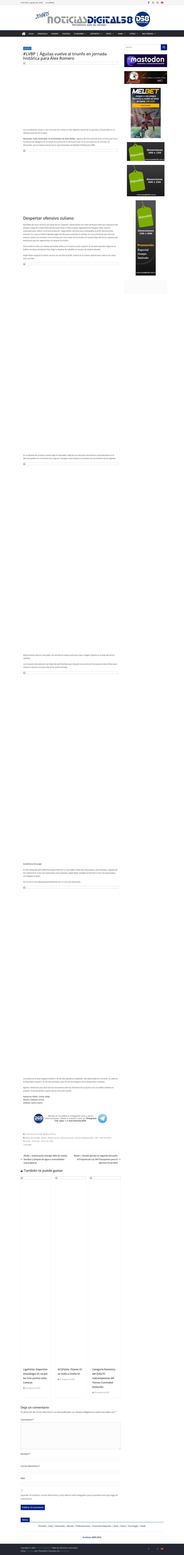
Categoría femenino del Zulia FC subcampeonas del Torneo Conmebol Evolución (103, 1378)
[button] (85, 33)
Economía (79, 33)
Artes (108, 33)
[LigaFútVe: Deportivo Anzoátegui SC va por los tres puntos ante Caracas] (36, 1178)
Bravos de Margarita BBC (84, 1138)
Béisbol (43, 1138)
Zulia (31, 33)
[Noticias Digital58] (24, 34)
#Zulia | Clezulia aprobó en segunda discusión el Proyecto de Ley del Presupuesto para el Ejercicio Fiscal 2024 (96, 1159)
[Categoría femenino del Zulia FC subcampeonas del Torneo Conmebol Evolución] (105, 1178)
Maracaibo (27, 1141)
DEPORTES (94, 33)
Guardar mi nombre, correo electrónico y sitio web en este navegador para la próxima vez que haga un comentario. (69, 1497)
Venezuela (42, 33)
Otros (132, 33)
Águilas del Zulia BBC (32, 1138)
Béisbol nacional (53, 1138)
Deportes (27, 48)
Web (23, 1478)
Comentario (27, 1419)
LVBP (96, 1138)
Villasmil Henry (50, 1134)
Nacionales (36, 1141)
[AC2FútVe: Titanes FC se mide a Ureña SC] (70, 1178)
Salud (142, 1526)
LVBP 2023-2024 (105, 1138)
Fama (120, 33)
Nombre (25, 1454)
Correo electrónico (30, 1466)
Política (79, 1526)
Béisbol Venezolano (67, 1138)
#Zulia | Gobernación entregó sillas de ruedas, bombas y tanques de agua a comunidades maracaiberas (46, 1159)
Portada (42, 1526)
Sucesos (66, 33)
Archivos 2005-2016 (92, 1537)
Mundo (54, 33)
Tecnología (133, 1526)
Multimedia (147, 33)
